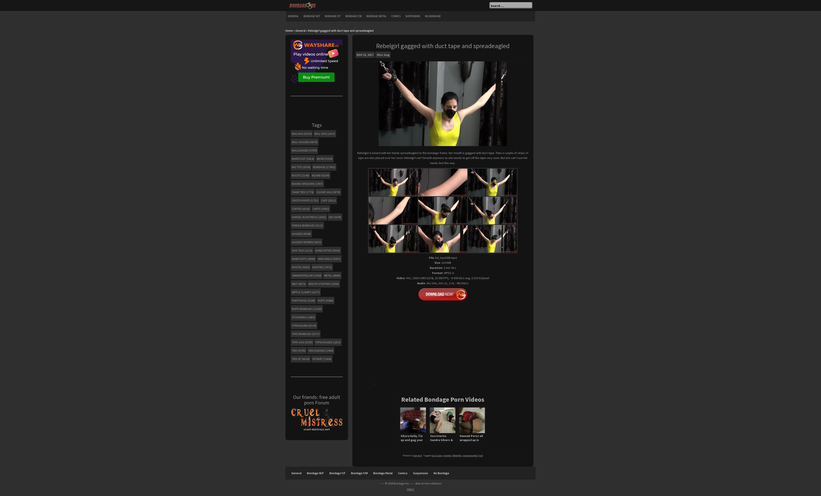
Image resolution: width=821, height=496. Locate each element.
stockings (303, 317)
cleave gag (328, 192)
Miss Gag (383, 55)
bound (320, 175)
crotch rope (305, 200)
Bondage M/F (312, 16)
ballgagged (304, 150)
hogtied (322, 267)
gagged (447, 455)
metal (332, 275)
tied (481, 455)
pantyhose (303, 300)
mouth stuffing (324, 284)
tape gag (302, 342)
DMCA (410, 489)
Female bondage (307, 225)
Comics (395, 16)
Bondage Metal (376, 16)
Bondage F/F (333, 16)
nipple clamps (306, 292)
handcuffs (303, 259)
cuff (328, 200)
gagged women (306, 242)
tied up (301, 359)
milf (299, 284)
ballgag (302, 134)
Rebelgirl (457, 455)
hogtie (301, 267)
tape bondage (305, 334)
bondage (324, 167)
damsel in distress (309, 217)
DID (335, 217)
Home (289, 31)
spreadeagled (470, 455)
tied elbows (320, 350)
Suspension (412, 16)
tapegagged (328, 342)
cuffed (301, 209)
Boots (300, 175)
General (293, 16)
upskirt (321, 359)
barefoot (303, 159)
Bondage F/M (354, 16)
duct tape (437, 455)
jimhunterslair (306, 275)
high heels (329, 259)
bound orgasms (307, 184)
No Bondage (433, 16)
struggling (304, 325)
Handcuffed (327, 250)
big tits (301, 167)
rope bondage (307, 309)
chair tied (303, 192)
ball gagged (304, 142)
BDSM (324, 159)
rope (325, 300)
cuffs (321, 209)
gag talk (302, 250)
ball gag (325, 134)
